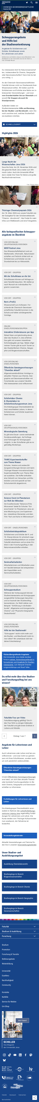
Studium (5, 945)
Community (6, 985)
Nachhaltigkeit (7, 980)
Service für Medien (9, 1001)
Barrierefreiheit (6, 1099)
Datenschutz (22, 1095)
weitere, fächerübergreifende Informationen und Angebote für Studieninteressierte (19, 662)
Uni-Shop (5, 1006)
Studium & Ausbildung (11, 931)
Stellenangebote (8, 959)
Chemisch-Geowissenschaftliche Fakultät (18, 8)
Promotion (6, 949)
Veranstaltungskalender (27, 845)
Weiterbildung (7, 963)
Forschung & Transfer (10, 954)
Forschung (6, 936)
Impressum (12, 1095)
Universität (6, 971)
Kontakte (5, 992)
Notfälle (5, 997)
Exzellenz (5, 975)
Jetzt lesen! (22, 1020)
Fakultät (5, 926)
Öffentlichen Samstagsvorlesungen (22, 777)
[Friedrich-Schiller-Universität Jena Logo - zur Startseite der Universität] (6, 2)
